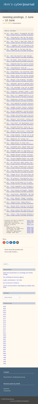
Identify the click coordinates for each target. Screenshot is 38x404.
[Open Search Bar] (35, 12)
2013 (4, 327)
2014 (4, 325)
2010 (4, 333)
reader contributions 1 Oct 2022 (12, 280)
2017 (4, 319)
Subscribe (6, 388)
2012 (4, 329)
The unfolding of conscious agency (13, 277)
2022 (4, 310)
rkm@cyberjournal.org (19, 377)
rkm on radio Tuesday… (11, 251)
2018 (4, 316)
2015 (4, 323)
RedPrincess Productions (23, 401)
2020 (4, 312)
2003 (4, 347)
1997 (4, 359)
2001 (4, 351)
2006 (4, 341)
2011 (4, 331)
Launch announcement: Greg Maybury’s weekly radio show (18, 286)
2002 (4, 349)
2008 (4, 337)
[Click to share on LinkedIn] (14, 242)
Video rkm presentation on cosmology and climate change (18, 273)
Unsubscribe (7, 390)
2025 (4, 308)
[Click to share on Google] (4, 242)
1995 (4, 363)
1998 (4, 357)
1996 (4, 361)
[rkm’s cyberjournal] (19, 4)
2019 (4, 314)
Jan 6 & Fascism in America (11, 283)
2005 (4, 343)
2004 (4, 345)
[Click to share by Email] (17, 242)
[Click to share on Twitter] (7, 242)
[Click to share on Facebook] (10, 242)
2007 (4, 339)
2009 (4, 335)
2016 (4, 321)
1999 (4, 355)
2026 (4, 306)
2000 (4, 353)
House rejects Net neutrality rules (14, 249)
